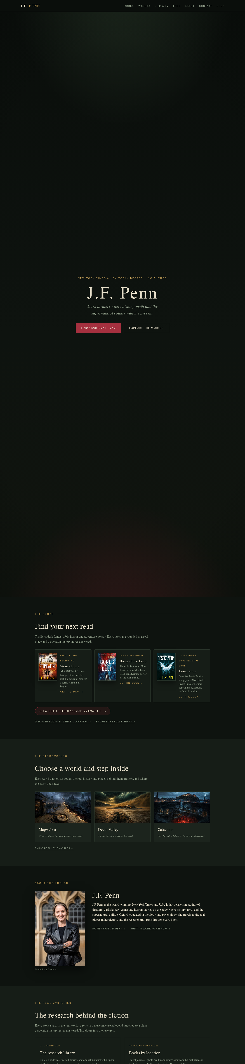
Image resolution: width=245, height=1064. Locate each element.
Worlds (144, 5)
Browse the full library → (115, 721)
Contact (205, 5)
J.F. (30, 5)
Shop (220, 5)
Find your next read (98, 327)
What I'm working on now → (150, 928)
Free (177, 5)
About (189, 5)
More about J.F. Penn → (109, 928)
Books (129, 5)
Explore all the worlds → (54, 848)
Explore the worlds (146, 328)
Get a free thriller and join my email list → (73, 711)
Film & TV (161, 5)
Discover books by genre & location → (63, 721)
